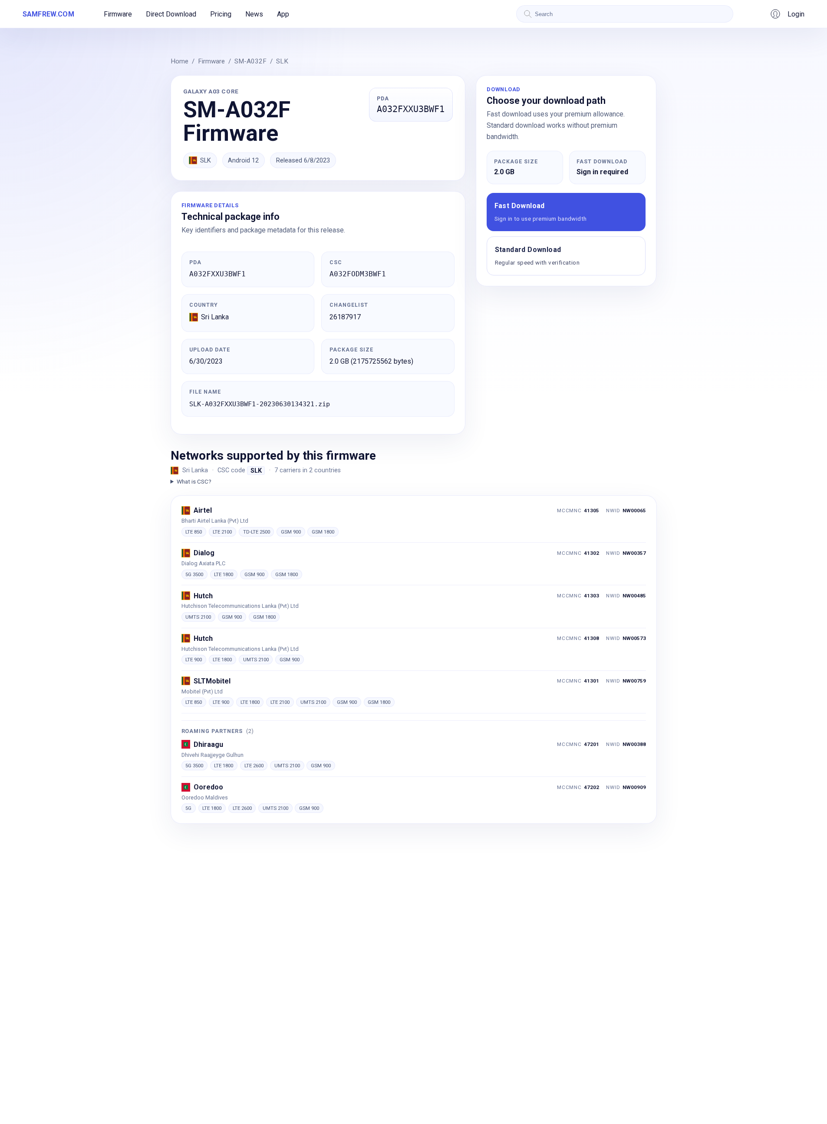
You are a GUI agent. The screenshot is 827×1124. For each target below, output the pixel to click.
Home (179, 61)
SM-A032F (250, 61)
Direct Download (171, 14)
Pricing (220, 14)
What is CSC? (194, 481)
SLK (282, 61)
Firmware (118, 14)
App (283, 14)
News (254, 14)
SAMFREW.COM (48, 14)
